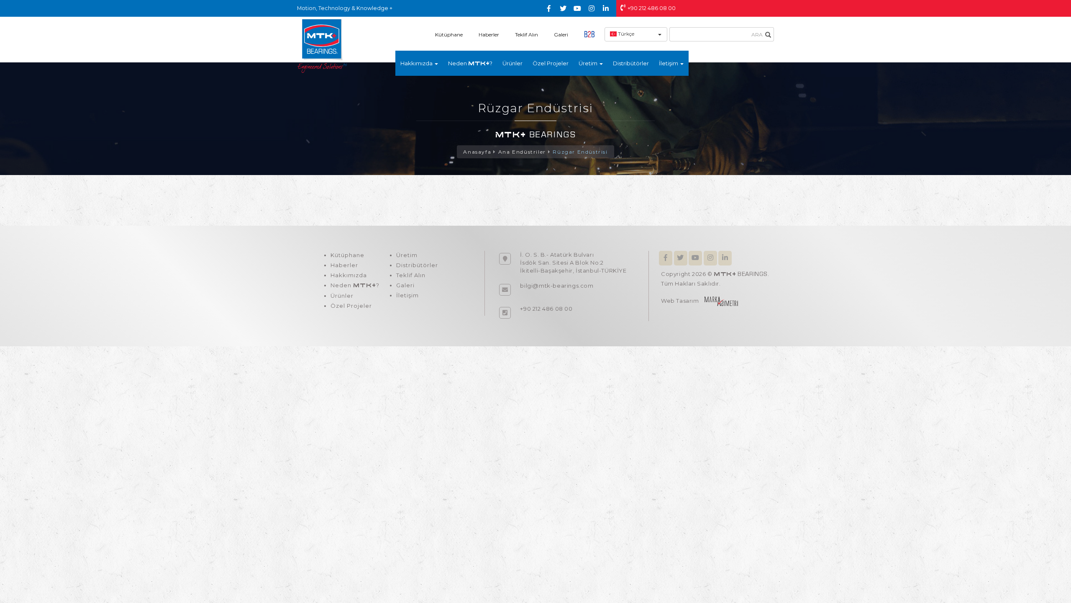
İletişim (407, 295)
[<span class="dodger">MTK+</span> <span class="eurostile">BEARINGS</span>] (322, 45)
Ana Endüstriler (522, 152)
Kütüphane (449, 34)
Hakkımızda (349, 275)
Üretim (407, 255)
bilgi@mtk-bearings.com (556, 285)
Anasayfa (477, 152)
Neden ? (470, 63)
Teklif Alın (526, 34)
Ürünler (512, 63)
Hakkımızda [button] (417, 63)
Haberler (489, 34)
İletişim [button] (669, 63)
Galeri (561, 34)
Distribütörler (631, 63)
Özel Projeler (551, 63)
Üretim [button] (589, 63)
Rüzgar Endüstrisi (580, 152)
